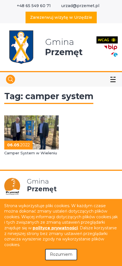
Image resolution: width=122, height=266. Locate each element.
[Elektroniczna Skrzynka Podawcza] (114, 54)
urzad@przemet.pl (80, 5)
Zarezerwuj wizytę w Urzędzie (61, 17)
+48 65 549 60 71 (34, 5)
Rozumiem (61, 254)
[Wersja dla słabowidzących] (107, 39)
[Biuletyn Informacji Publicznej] (111, 46)
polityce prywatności (55, 227)
